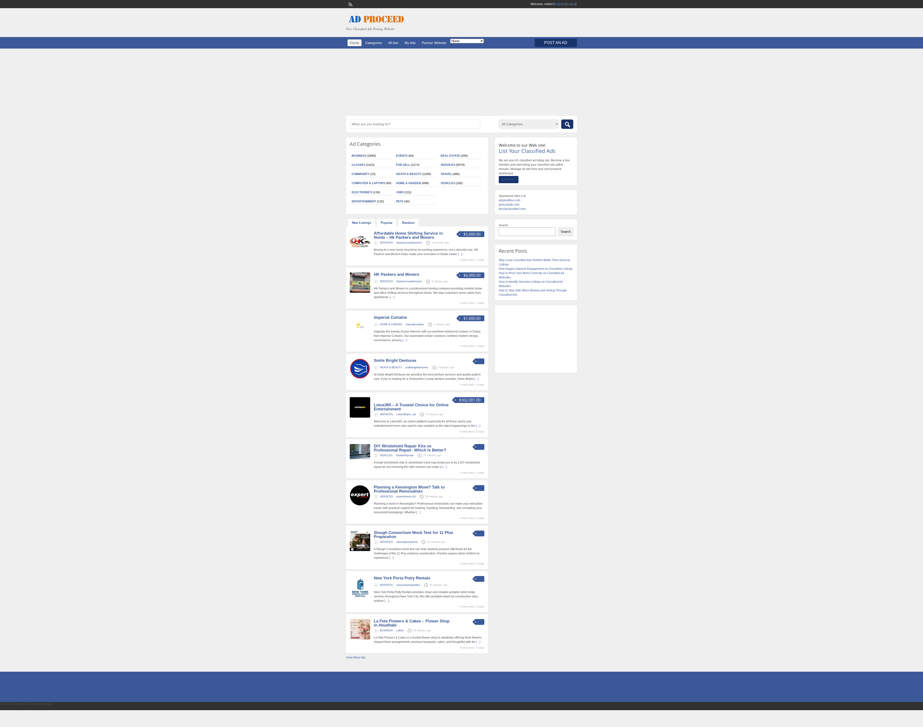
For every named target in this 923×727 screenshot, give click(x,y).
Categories (373, 43)
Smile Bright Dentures (395, 360)
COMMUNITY (360, 174)
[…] (460, 254)
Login (571, 4)
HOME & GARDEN (408, 183)
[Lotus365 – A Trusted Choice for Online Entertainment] (360, 416)
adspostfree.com (509, 200)
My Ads (410, 43)
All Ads (393, 43)
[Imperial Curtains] (360, 335)
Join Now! (508, 179)
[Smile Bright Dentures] (360, 378)
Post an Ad (555, 43)
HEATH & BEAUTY (409, 174)
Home (354, 43)
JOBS (400, 192)
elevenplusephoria (407, 541)
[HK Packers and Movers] (360, 292)
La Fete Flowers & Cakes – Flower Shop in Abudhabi (411, 623)
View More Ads (356, 657)
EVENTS (402, 155)
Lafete (400, 630)
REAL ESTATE (450, 155)
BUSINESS (359, 155)
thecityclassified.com (512, 209)
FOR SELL (403, 165)
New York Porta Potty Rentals (402, 578)
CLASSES (358, 165)
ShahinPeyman (405, 455)
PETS (400, 201)
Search (503, 225)
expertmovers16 (406, 496)
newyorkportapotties (408, 584)
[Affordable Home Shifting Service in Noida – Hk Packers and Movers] (360, 250)
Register (559, 4)
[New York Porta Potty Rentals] (360, 598)
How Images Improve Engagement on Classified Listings (536, 268)
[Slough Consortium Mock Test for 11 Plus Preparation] (360, 550)
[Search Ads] (567, 124)
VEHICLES (448, 183)
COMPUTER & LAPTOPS (368, 183)
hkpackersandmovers (409, 242)
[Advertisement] (461, 82)
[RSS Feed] (350, 4)
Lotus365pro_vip (406, 414)
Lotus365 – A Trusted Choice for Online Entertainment (411, 407)
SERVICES (448, 165)
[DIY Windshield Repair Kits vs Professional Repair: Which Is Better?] (360, 458)
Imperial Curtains (390, 317)
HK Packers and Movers (396, 274)
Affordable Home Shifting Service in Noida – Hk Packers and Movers (408, 235)
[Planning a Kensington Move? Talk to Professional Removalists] (360, 504)
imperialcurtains (415, 324)
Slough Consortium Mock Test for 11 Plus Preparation (413, 534)
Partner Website (434, 43)
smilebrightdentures (416, 367)
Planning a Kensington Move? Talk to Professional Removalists (409, 489)
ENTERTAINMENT (364, 201)
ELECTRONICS (362, 192)
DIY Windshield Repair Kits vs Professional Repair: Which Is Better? (410, 448)
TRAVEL (446, 174)
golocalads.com (509, 204)
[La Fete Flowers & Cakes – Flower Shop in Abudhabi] (360, 638)
